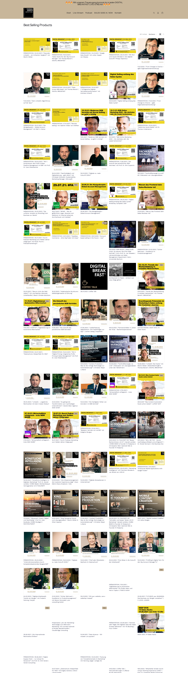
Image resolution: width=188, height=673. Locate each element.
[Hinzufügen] (47, 48)
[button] (153, 34)
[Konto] (158, 13)
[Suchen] (154, 13)
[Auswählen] (161, 513)
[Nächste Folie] (133, 269)
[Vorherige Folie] (112, 269)
